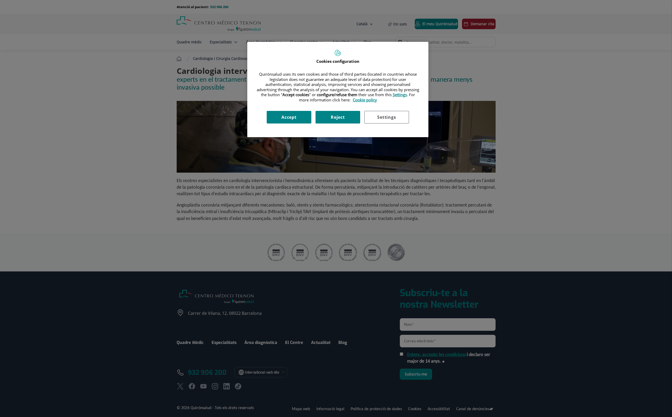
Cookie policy (365, 99)
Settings (386, 117)
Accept (289, 117)
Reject (338, 117)
